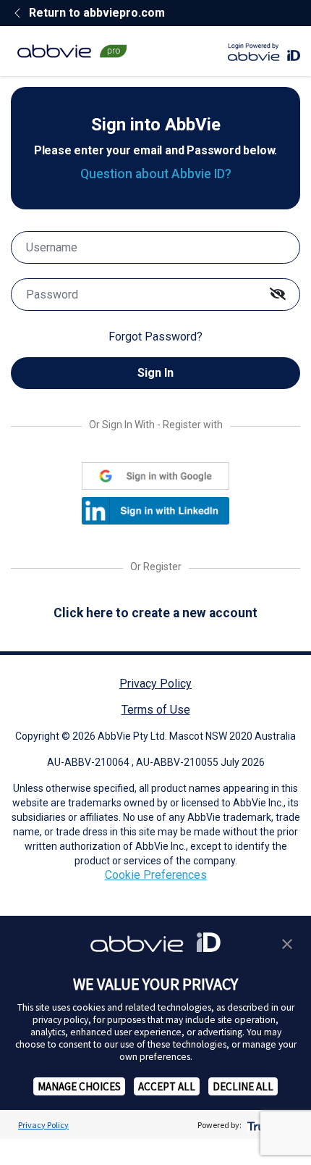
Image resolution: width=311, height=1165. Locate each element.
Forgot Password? (155, 336)
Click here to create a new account (155, 613)
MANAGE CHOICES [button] (79, 1086)
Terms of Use (156, 710)
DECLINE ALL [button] (243, 1086)
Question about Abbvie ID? (155, 174)
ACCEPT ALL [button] (166, 1086)
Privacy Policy (155, 683)
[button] (287, 942)
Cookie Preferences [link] (156, 875)
